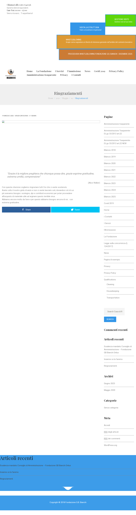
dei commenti (112, 438)
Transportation (113, 298)
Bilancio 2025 (110, 196)
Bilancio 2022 (110, 176)
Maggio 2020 (109, 390)
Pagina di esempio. (112, 259)
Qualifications (110, 279)
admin (33, 116)
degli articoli (111, 432)
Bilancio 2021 (110, 170)
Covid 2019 (99, 71)
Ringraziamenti (110, 366)
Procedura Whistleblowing (81, 54)
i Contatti (76, 74)
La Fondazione (44, 71)
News (87, 71)
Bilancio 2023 (110, 183)
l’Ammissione (74, 71)
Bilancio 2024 (110, 190)
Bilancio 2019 (110, 157)
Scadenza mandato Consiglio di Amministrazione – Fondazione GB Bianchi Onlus (118, 349)
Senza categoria (21, 116)
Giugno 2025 (109, 383)
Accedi (107, 425)
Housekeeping (113, 291)
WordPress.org (110, 445)
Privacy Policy (116, 71)
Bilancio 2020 (110, 163)
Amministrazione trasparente (41, 74)
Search (110, 319)
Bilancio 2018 (110, 150)
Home (30, 71)
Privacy (64, 74)
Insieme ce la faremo (113, 359)
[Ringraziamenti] (51, 141)
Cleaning (110, 284)
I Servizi (59, 71)
